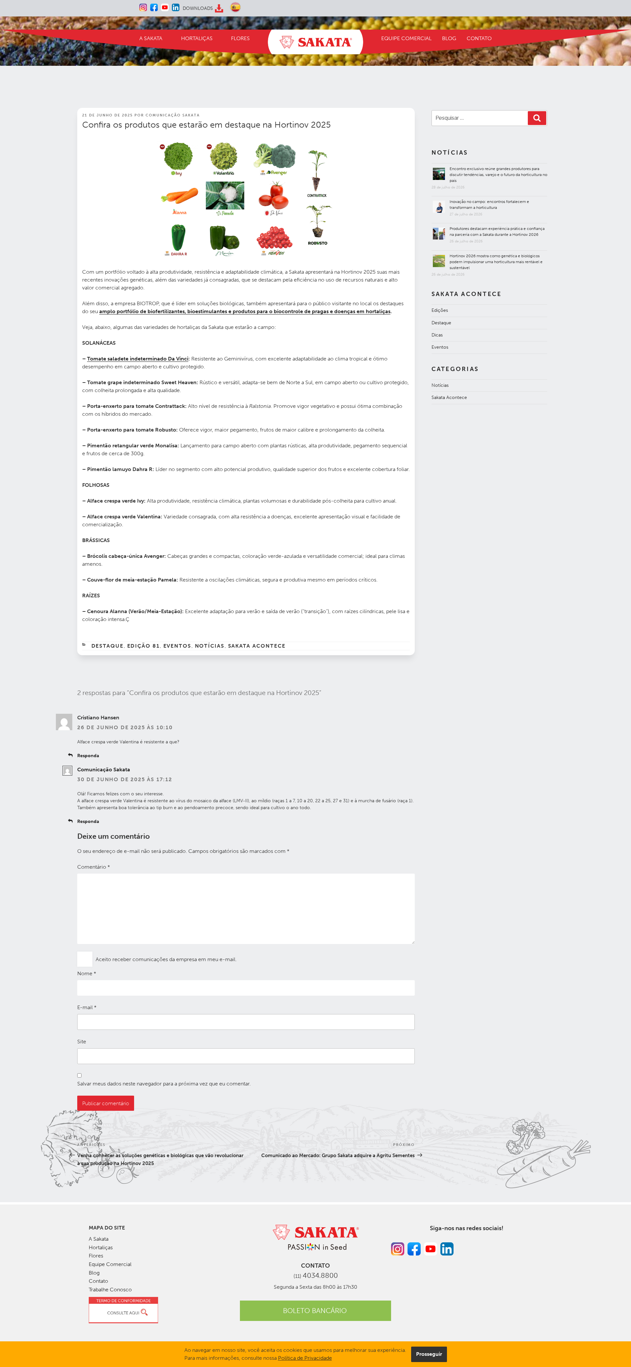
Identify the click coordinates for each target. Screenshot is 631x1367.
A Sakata (98, 1239)
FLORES (240, 38)
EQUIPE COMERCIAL (406, 38)
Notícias (210, 646)
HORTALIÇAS (197, 38)
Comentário (93, 867)
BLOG (449, 38)
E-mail (87, 1007)
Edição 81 (143, 646)
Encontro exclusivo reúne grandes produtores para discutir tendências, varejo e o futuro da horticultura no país (498, 174)
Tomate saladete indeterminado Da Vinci (137, 359)
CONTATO (479, 38)
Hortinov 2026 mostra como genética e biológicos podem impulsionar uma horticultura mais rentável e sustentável (496, 262)
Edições (440, 310)
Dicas (437, 335)
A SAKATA (150, 38)
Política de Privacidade (305, 1358)
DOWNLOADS (198, 8)
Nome (86, 973)
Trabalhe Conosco (110, 1289)
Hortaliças (101, 1247)
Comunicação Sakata (173, 115)
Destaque (107, 646)
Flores (96, 1256)
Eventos (177, 646)
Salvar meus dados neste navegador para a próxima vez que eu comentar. (164, 1084)
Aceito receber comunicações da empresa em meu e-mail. (166, 959)
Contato (98, 1281)
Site (81, 1041)
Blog (94, 1273)
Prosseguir (429, 1354)
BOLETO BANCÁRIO (315, 1310)
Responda (88, 755)
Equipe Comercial (110, 1264)
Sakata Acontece (257, 646)
